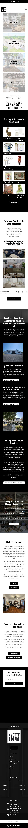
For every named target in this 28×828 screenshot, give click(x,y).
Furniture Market (14, 763)
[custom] (16, 726)
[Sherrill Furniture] (14, 283)
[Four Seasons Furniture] (14, 263)
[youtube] (14, 726)
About (11, 756)
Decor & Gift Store (14, 761)
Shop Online (12, 758)
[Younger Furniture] (14, 253)
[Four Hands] (14, 273)
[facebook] (9, 726)
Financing (12, 768)
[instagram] (12, 726)
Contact (11, 766)
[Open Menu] (26, 9)
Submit (14, 683)
